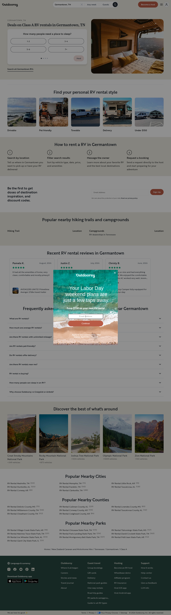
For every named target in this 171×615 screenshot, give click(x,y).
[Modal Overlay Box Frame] (85, 307)
